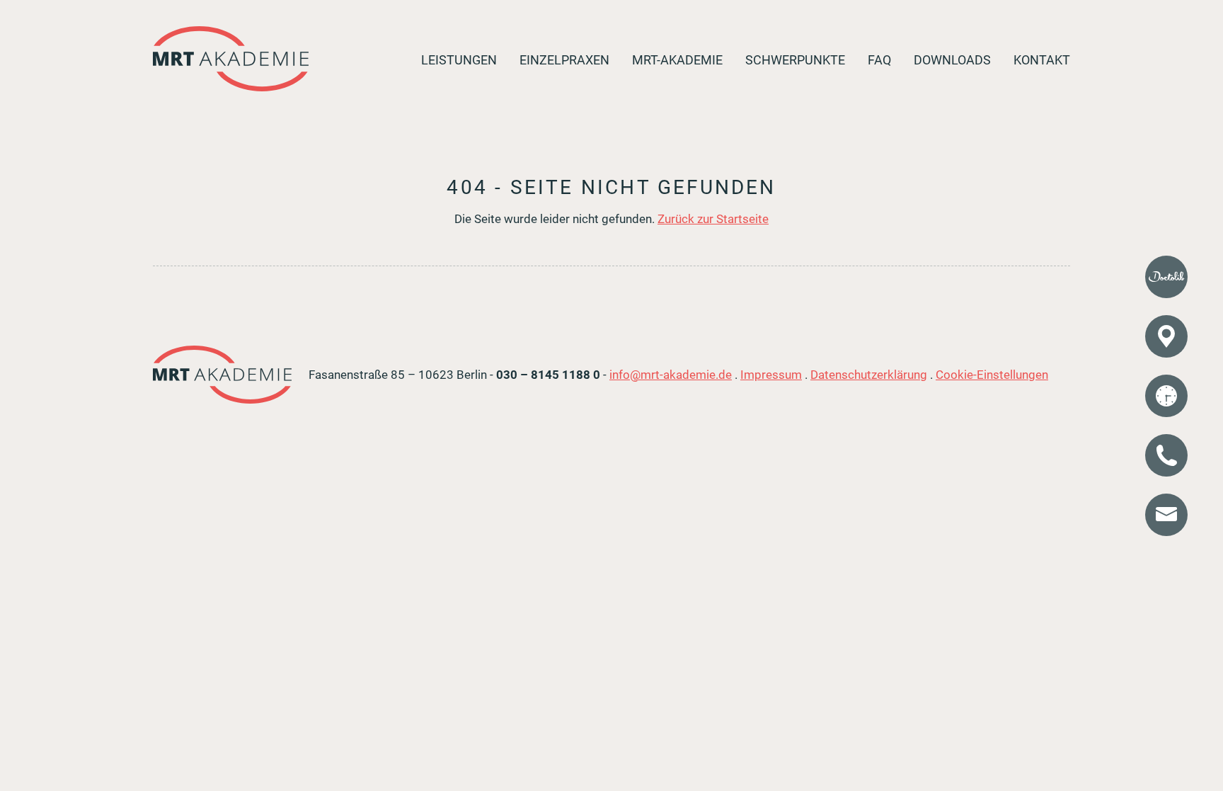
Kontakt (1042, 60)
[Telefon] (1166, 455)
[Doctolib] (1166, 277)
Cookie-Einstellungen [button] (992, 375)
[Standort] (1166, 336)
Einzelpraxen (564, 60)
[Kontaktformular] (1166, 515)
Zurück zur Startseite (713, 219)
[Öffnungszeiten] (1166, 396)
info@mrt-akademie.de (670, 375)
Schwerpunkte (795, 60)
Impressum (771, 375)
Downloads (952, 60)
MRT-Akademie (677, 60)
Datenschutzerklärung (868, 375)
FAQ (879, 60)
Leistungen (459, 60)
